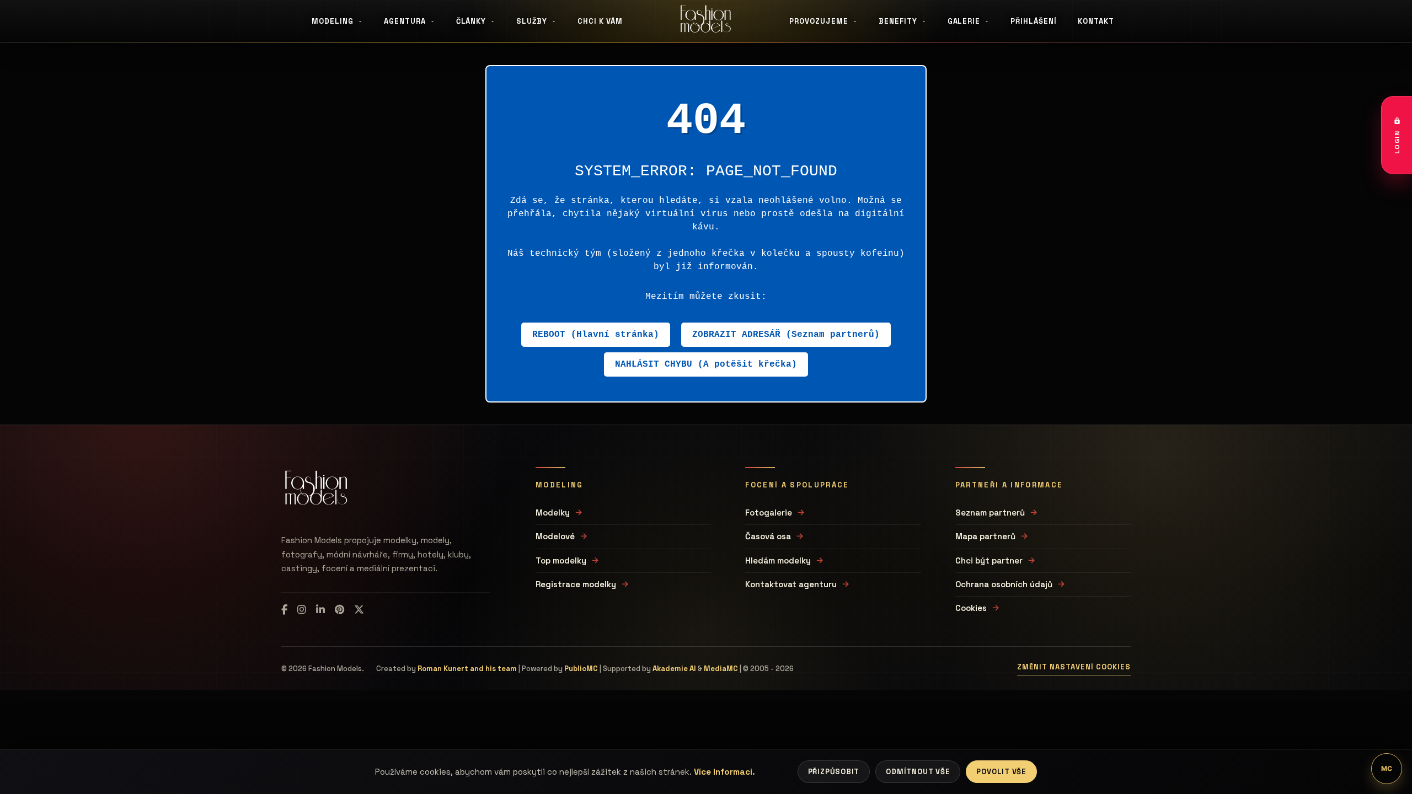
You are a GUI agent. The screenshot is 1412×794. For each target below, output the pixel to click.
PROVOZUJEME (818, 21)
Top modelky (561, 560)
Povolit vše (1001, 771)
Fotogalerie (768, 512)
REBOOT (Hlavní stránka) (595, 335)
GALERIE (964, 21)
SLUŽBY (531, 21)
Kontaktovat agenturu (791, 584)
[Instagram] (301, 610)
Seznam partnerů (990, 512)
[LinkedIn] (320, 610)
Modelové (555, 536)
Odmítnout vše (918, 771)
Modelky (553, 512)
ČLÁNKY (471, 21)
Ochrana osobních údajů (1003, 584)
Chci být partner (989, 560)
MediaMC (721, 668)
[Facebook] (284, 610)
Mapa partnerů (985, 536)
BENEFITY (898, 21)
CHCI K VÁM (600, 21)
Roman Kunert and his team (467, 668)
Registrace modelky (576, 584)
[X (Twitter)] (359, 610)
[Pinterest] (339, 610)
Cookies (971, 608)
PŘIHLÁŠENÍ (1033, 21)
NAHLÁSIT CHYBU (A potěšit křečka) (706, 364)
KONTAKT (1096, 21)
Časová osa (768, 536)
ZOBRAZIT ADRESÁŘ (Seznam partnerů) (786, 335)
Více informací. (724, 771)
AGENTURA (405, 21)
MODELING (333, 21)
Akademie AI (674, 668)
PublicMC (581, 668)
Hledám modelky (778, 560)
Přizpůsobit (834, 771)
